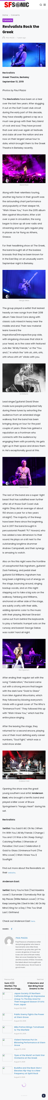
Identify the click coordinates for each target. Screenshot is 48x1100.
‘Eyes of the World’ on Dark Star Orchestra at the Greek (29, 1056)
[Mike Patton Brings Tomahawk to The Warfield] (7, 1029)
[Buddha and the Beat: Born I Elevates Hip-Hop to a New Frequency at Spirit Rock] (7, 1070)
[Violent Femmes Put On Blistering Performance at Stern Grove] (7, 1042)
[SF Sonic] (17, 5)
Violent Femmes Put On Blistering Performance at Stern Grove (29, 1042)
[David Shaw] (24, 168)
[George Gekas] (24, 284)
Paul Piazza (10, 38)
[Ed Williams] (24, 377)
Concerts (15, 15)
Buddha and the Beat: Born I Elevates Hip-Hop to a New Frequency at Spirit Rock (28, 1071)
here (33, 921)
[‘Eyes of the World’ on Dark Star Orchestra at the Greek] (7, 1057)
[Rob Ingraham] (24, 653)
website (11, 872)
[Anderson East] (24, 765)
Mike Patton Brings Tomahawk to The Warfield (29, 1028)
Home (5, 15)
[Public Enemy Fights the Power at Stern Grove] (7, 1016)
